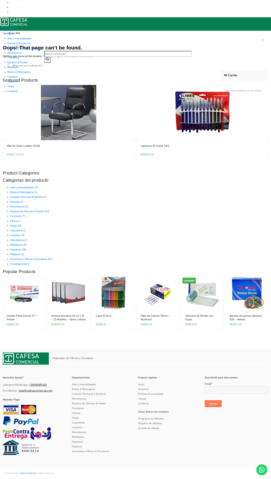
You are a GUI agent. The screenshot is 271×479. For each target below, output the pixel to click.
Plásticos (17, 254)
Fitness (15, 220)
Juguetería (17, 230)
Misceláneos (18, 239)
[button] (261, 469)
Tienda (142, 398)
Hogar (11, 86)
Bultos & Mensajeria (19, 71)
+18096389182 (21, 7)
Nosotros (143, 389)
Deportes (16, 201)
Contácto (12, 91)
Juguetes (12, 81)
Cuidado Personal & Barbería (24, 48)
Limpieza (12, 76)
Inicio (10, 33)
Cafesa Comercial (28, 473)
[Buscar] (47, 60)
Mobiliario (13, 67)
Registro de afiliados (150, 423)
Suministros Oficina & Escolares (31, 259)
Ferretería (18, 216)
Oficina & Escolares (18, 43)
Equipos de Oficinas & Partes (29, 211)
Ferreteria (13, 57)
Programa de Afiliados (151, 418)
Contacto (143, 403)
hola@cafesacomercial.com (36, 390)
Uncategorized (19, 263)
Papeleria (18, 249)
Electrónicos (14, 52)
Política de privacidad (150, 393)
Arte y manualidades (19, 38)
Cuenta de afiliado (148, 428)
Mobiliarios (18, 244)
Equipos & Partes (17, 62)
